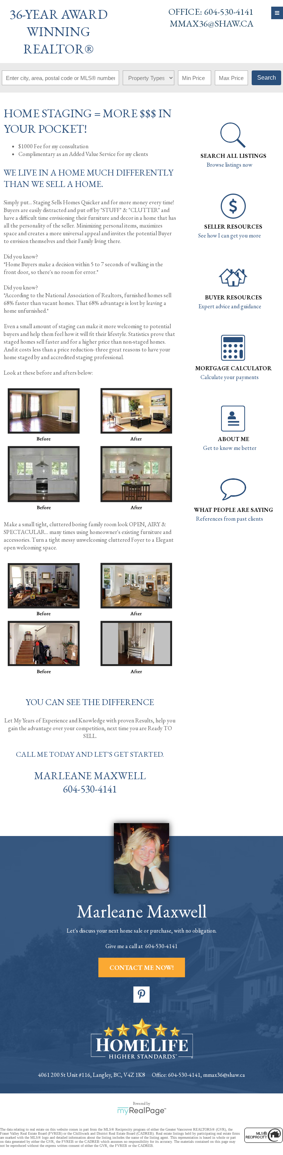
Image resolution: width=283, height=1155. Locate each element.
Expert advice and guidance (229, 306)
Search (266, 77)
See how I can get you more (229, 235)
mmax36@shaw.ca (212, 23)
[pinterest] (141, 994)
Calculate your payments (229, 377)
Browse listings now (229, 165)
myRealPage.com (142, 1111)
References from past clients (229, 519)
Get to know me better (229, 448)
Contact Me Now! (141, 967)
